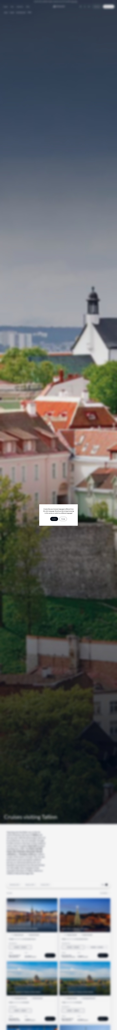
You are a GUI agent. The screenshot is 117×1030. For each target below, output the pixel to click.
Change (63, 519)
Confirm (54, 519)
